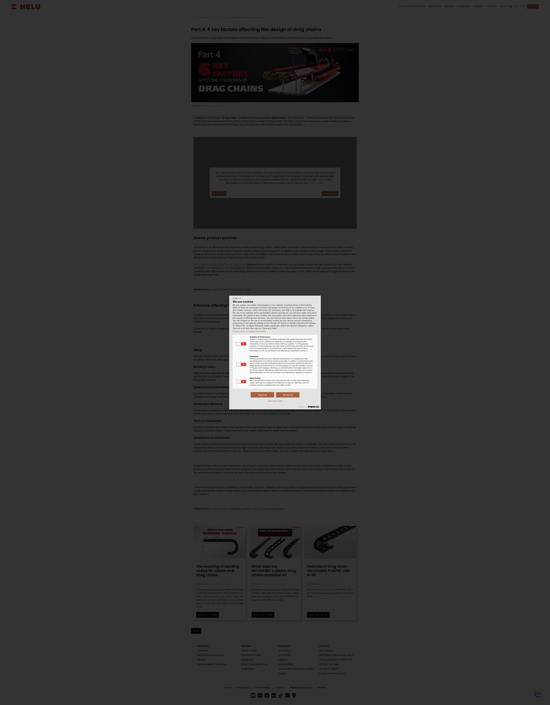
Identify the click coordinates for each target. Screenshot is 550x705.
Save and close (275, 401)
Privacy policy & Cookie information (249, 331)
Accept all (287, 395)
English (236, 298)
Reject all (262, 395)
